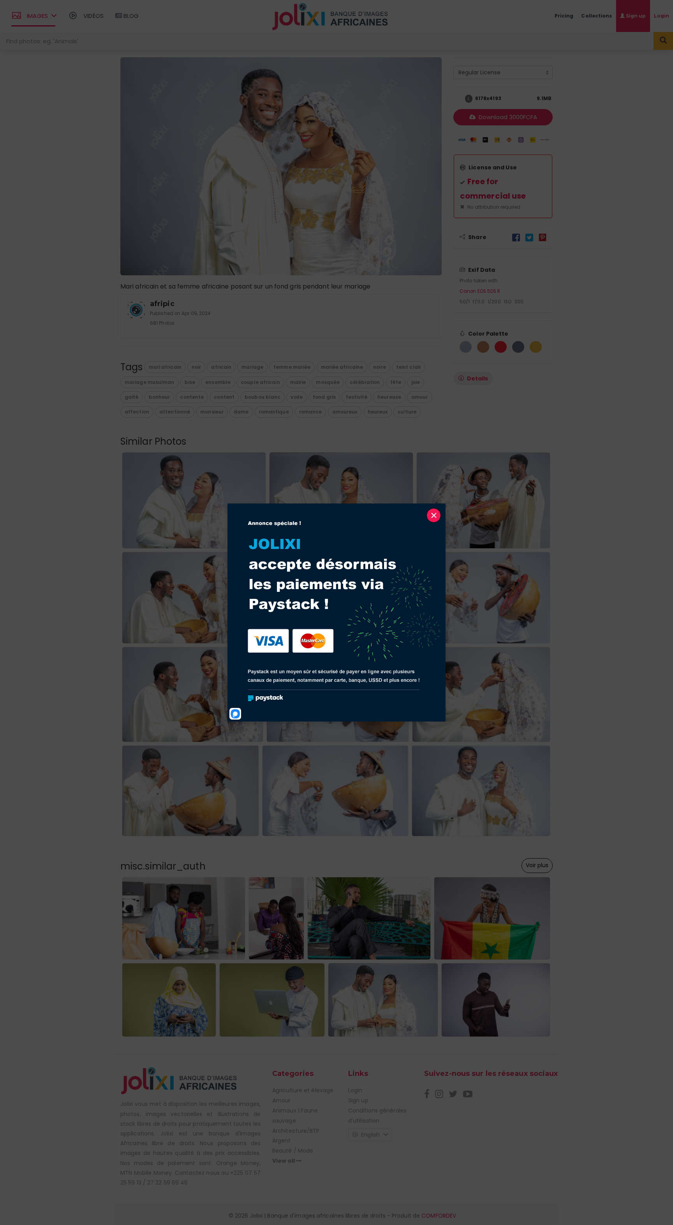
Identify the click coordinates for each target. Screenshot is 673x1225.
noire (379, 367)
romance (310, 411)
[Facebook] (516, 237)
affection (137, 411)
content (224, 397)
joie (415, 382)
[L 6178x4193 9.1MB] (457, 99)
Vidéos (93, 16)
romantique (274, 411)
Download (507, 117)
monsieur (212, 411)
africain (221, 367)
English (370, 1135)
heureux (378, 411)
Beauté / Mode (292, 1151)
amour (419, 397)
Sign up (358, 1100)
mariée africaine (342, 367)
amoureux (345, 411)
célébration (365, 382)
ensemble (218, 382)
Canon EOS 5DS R (480, 291)
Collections (596, 15)
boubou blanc (262, 397)
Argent (281, 1140)
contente (192, 397)
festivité (356, 397)
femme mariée (291, 367)
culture (407, 411)
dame (241, 411)
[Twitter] (529, 237)
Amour (281, 1100)
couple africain (260, 382)
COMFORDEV (438, 1216)
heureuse (389, 397)
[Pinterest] (542, 237)
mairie (298, 382)
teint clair (408, 367)
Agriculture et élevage (302, 1090)
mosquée (328, 382)
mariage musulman (149, 382)
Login (355, 1090)
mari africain (165, 367)
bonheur (159, 397)
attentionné (174, 411)
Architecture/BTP (296, 1131)
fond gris (324, 397)
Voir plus (537, 865)
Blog (130, 16)
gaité (132, 397)
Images (37, 16)
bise (190, 382)
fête (395, 382)
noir (196, 367)
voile (297, 397)
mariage (252, 367)
